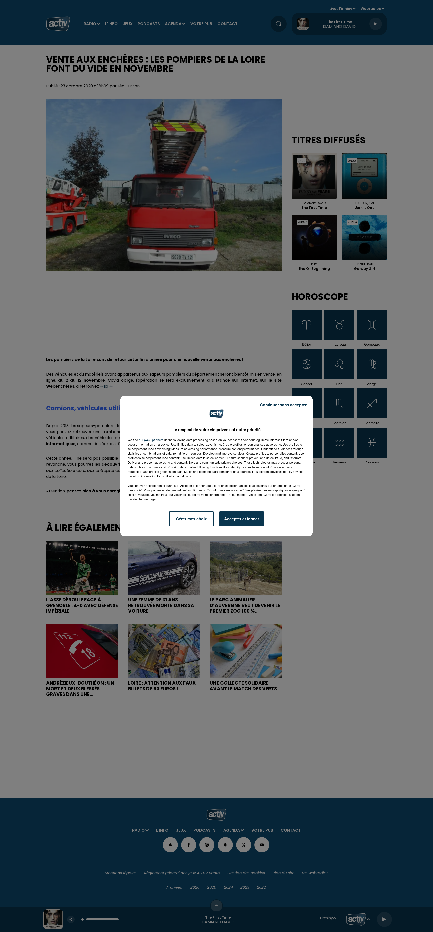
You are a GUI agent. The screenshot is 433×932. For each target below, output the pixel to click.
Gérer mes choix (191, 519)
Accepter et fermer (241, 519)
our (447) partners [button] (151, 440)
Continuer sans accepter (283, 405)
